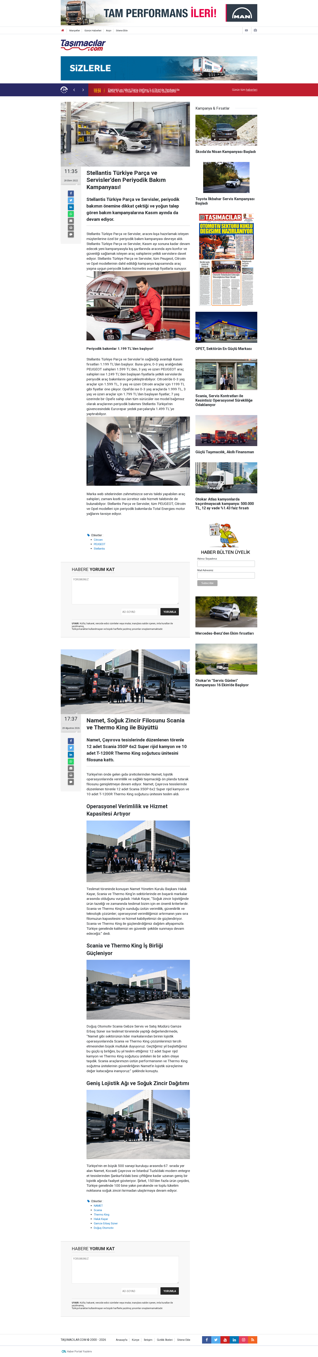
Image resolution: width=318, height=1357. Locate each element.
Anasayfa (121, 1340)
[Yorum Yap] (71, 234)
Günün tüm (244, 89)
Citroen (98, 539)
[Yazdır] (71, 228)
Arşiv (108, 30)
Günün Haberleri (92, 30)
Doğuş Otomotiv (104, 1228)
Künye (135, 1340)
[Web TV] (246, 30)
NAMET (98, 1205)
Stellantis (99, 548)
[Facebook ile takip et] (206, 1340)
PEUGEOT (99, 544)
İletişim (148, 1340)
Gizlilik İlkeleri (165, 1340)
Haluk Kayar (101, 1219)
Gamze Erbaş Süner (106, 1223)
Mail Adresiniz (205, 570)
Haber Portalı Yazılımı (79, 1351)
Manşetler (74, 30)
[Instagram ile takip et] (243, 1340)
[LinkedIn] (71, 207)
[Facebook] (71, 193)
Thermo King (101, 1214)
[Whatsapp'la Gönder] (71, 214)
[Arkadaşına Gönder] (71, 221)
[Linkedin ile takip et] (234, 1340)
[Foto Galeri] (255, 30)
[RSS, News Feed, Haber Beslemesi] (252, 1340)
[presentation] (74, 90)
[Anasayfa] (63, 30)
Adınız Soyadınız (207, 558)
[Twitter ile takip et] (215, 1340)
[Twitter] (71, 200)
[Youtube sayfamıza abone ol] (225, 1340)
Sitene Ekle (122, 30)
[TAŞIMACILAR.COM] (83, 45)
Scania (98, 1210)
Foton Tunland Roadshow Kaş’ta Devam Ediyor (137, 89)
